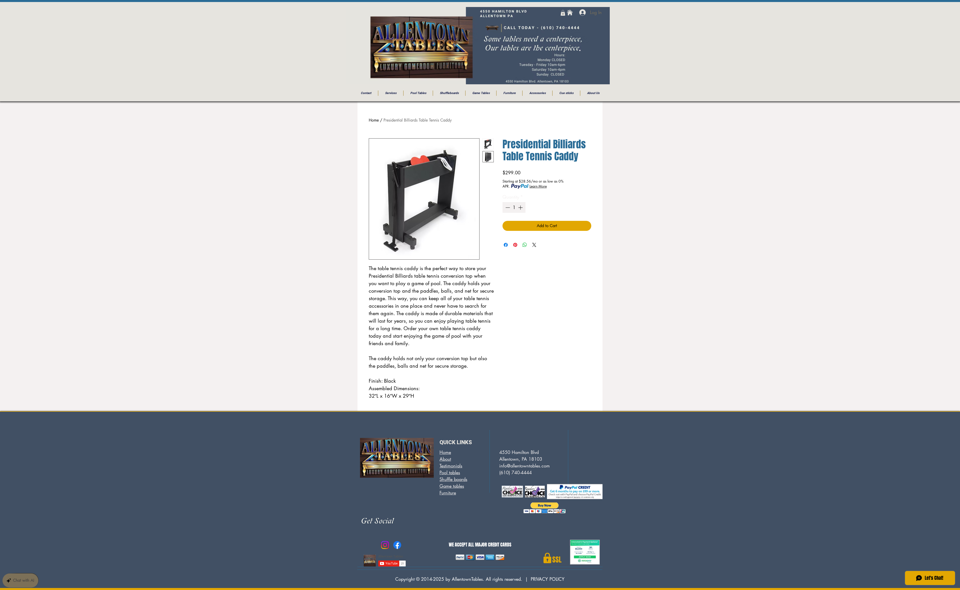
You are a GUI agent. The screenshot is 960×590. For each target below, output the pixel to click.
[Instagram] (385, 545)
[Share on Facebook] (506, 245)
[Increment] (521, 207)
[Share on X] (534, 245)
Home (374, 120)
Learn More (538, 186)
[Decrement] (507, 207)
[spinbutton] (514, 207)
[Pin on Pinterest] (515, 245)
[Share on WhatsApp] (525, 245)
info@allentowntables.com (524, 466)
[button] (562, 13)
